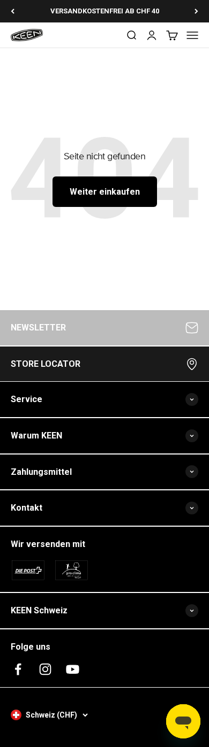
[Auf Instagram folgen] (45, 669)
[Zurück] (12, 11)
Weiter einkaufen (105, 192)
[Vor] (196, 11)
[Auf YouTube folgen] (72, 669)
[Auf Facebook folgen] (18, 669)
